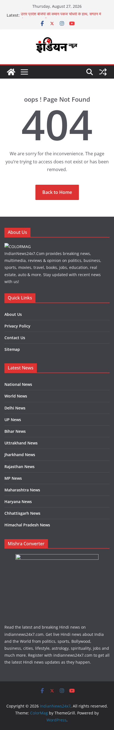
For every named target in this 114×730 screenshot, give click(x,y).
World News (15, 396)
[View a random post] (103, 72)
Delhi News (14, 408)
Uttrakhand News (21, 443)
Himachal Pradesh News (27, 525)
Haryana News (18, 501)
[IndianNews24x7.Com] (17, 246)
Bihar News (15, 431)
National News (18, 384)
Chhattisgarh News (22, 513)
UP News (12, 419)
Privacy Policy (17, 326)
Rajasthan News (19, 466)
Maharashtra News (22, 489)
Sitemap (12, 349)
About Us (13, 314)
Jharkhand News (19, 454)
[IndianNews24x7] (11, 72)
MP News (13, 478)
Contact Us (14, 337)
